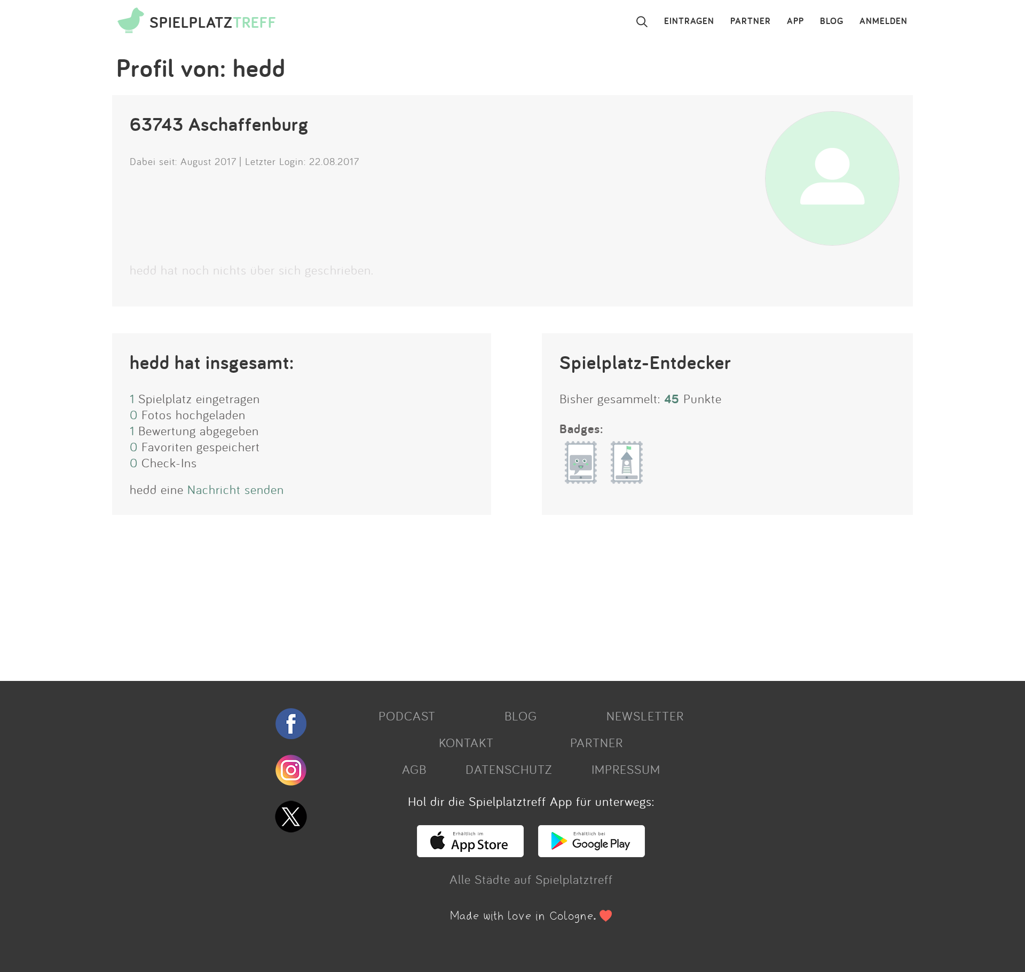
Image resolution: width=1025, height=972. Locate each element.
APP (795, 21)
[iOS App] (470, 852)
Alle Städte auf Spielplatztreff (531, 879)
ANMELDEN (884, 21)
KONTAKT (466, 742)
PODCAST (407, 716)
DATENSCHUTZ (509, 769)
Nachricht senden (235, 489)
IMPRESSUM (626, 769)
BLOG (831, 21)
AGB (414, 769)
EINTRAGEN (689, 21)
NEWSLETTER (645, 716)
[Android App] (591, 852)
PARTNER (750, 21)
